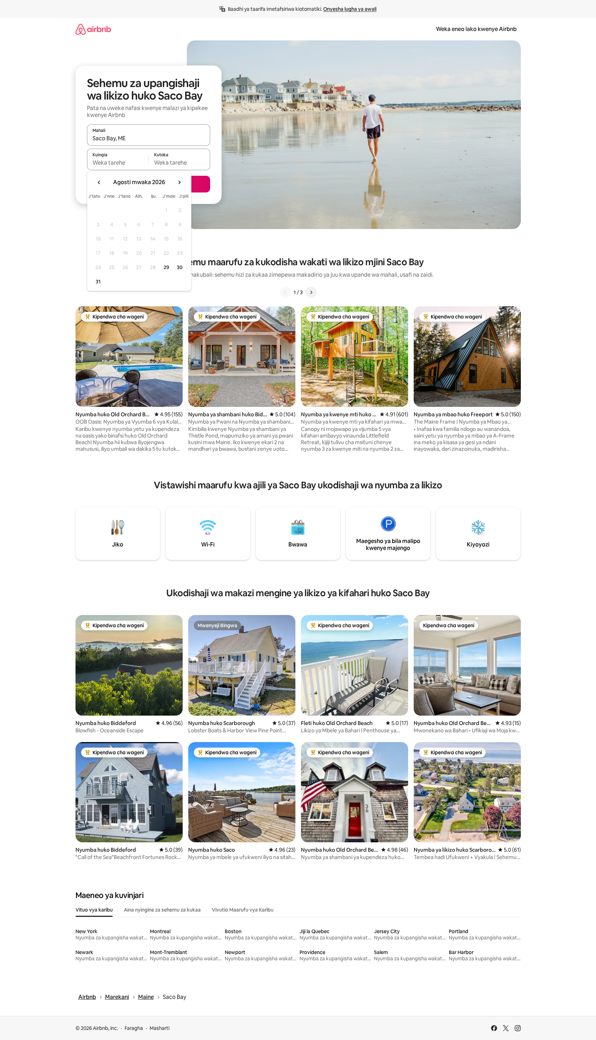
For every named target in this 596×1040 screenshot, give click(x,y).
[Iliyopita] (285, 292)
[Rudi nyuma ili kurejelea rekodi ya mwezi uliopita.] (99, 182)
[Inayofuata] (311, 292)
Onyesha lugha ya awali (349, 9)
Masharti (159, 1028)
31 (98, 281)
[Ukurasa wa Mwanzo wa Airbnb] (93, 29)
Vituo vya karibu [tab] (94, 910)
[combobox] (149, 138)
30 (180, 267)
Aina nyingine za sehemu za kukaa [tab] (162, 910)
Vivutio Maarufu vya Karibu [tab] (242, 910)
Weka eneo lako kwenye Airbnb (476, 29)
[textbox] (118, 162)
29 (166, 267)
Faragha (134, 1028)
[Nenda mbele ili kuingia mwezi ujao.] (179, 182)
